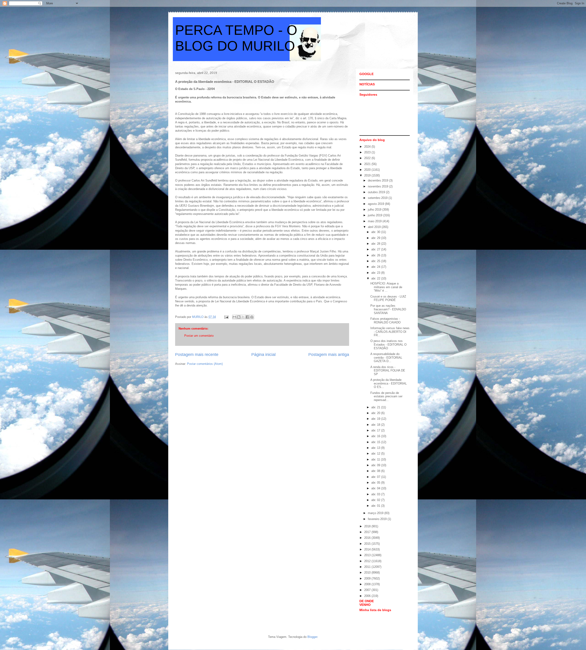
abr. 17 (376, 430)
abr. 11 (376, 459)
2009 (368, 578)
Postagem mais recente (196, 354)
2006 (368, 596)
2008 (368, 584)
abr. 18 (376, 424)
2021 (368, 164)
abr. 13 (376, 448)
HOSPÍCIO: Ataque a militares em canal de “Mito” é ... (386, 287)
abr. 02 (376, 500)
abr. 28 (376, 243)
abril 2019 (375, 227)
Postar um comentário (199, 335)
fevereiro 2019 (378, 519)
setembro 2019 (378, 198)
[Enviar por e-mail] (234, 317)
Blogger (312, 637)
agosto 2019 (376, 204)
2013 (368, 555)
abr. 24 (376, 266)
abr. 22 (376, 278)
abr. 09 (376, 465)
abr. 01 (376, 505)
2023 (368, 152)
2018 (368, 526)
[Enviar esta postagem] (226, 317)
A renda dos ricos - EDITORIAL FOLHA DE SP (387, 370)
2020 (368, 169)
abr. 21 (376, 407)
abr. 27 (376, 249)
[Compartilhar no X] (243, 317)
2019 (368, 175)
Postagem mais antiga (328, 354)
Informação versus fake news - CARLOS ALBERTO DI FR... (390, 331)
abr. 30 (376, 232)
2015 (368, 543)
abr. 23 (376, 272)
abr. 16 (376, 436)
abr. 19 (376, 418)
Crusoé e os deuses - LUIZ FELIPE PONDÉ (388, 298)
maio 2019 (375, 221)
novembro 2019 (378, 186)
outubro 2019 (377, 192)
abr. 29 (376, 238)
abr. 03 (376, 494)
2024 (368, 146)
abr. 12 (376, 453)
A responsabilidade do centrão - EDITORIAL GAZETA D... (386, 357)
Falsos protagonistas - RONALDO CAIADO (385, 320)
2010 (368, 572)
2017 (368, 532)
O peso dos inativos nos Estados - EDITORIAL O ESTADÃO (388, 344)
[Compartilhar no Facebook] (247, 317)
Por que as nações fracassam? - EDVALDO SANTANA (388, 309)
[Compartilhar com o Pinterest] (252, 317)
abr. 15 (376, 442)
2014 (368, 549)
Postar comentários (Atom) (205, 364)
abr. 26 (376, 255)
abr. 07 (376, 477)
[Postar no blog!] (238, 317)
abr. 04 (376, 488)
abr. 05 (376, 482)
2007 (368, 590)
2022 (368, 158)
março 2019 (376, 513)
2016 (368, 537)
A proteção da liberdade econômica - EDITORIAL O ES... (388, 383)
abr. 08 (376, 471)
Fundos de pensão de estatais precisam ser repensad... (386, 396)
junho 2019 (375, 215)
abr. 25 (376, 261)
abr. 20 (376, 413)
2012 (368, 561)
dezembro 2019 (378, 180)
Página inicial (263, 354)
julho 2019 (375, 209)
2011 (368, 567)
